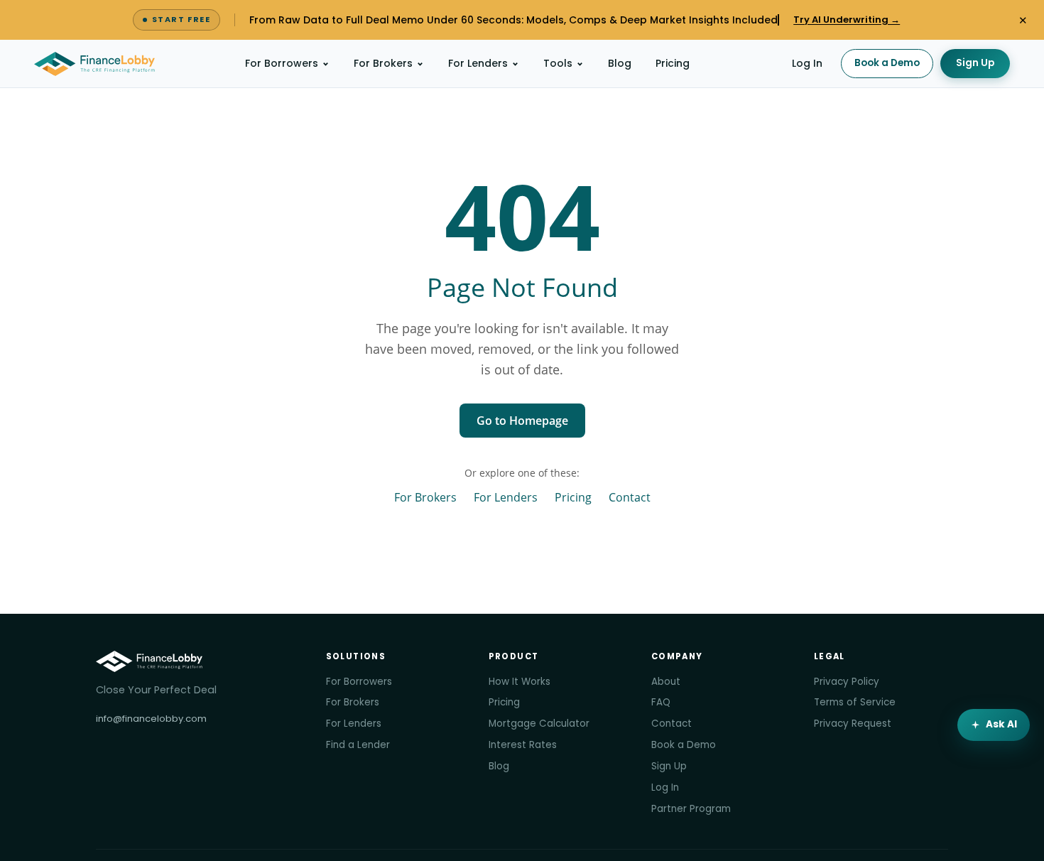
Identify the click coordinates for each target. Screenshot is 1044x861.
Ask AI (1001, 724)
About (665, 681)
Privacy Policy (846, 681)
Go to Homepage (522, 420)
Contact (630, 496)
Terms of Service (855, 702)
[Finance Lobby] (94, 64)
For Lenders (478, 63)
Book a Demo (887, 63)
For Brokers (383, 63)
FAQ (660, 702)
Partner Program (691, 809)
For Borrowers (281, 63)
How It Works (519, 681)
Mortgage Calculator (539, 723)
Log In (807, 63)
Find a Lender (358, 745)
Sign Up (975, 63)
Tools (557, 63)
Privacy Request (852, 723)
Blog (619, 63)
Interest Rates (523, 745)
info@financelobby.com (151, 718)
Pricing (673, 63)
